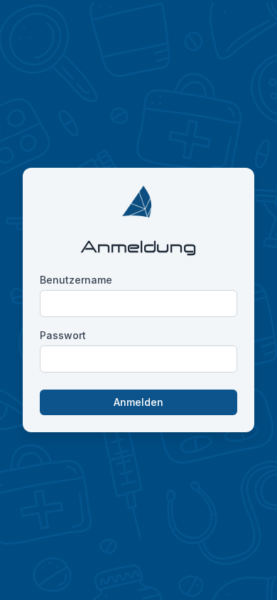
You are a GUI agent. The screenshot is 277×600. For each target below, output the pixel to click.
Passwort (63, 335)
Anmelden (138, 402)
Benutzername (76, 280)
